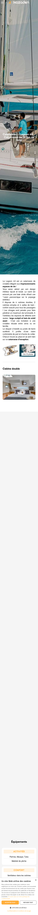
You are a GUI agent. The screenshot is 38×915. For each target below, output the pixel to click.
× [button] (35, 880)
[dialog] (19, 896)
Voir (28, 354)
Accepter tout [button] (10, 902)
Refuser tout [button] (28, 902)
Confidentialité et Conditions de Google (19, 911)
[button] (19, 908)
